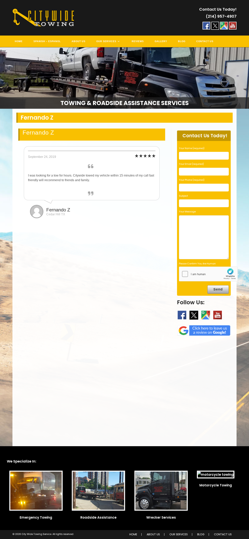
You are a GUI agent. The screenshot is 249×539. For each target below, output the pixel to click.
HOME (133, 534)
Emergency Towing (36, 517)
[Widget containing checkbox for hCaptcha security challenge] (208, 274)
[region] (124, 78)
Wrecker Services (161, 517)
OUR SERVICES (178, 534)
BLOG (200, 534)
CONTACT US (223, 534)
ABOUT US (153, 534)
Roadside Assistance (98, 517)
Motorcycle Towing (215, 485)
